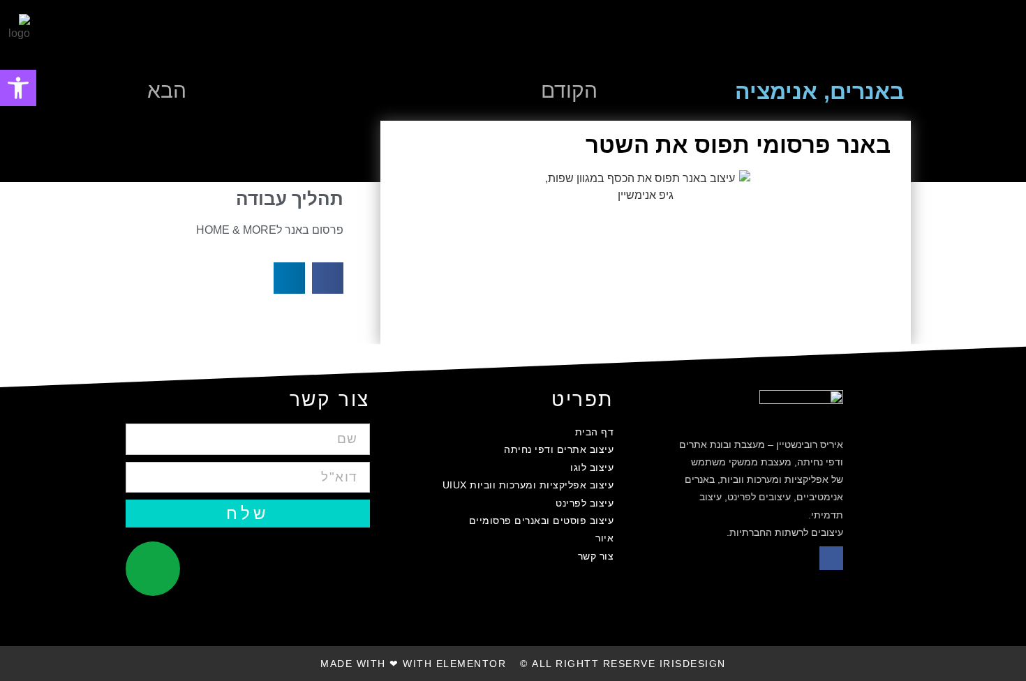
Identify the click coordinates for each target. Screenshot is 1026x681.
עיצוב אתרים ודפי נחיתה (559, 449)
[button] (965, 37)
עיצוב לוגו (592, 467)
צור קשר (596, 556)
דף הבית (594, 431)
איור (604, 538)
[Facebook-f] (831, 558)
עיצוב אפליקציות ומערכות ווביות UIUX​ (528, 485)
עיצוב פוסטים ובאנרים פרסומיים (541, 520)
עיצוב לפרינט (585, 503)
